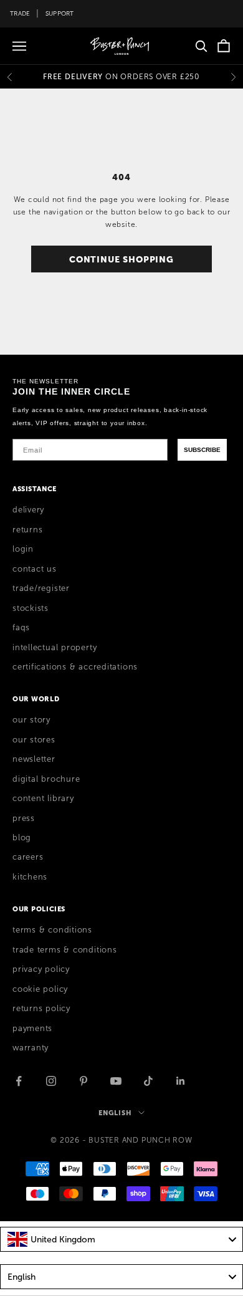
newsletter (33, 759)
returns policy (41, 1008)
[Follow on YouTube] (116, 1081)
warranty (30, 1048)
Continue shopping (121, 259)
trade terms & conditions (64, 950)
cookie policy (40, 989)
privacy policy (41, 969)
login (23, 549)
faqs (21, 627)
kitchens (29, 877)
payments (32, 1028)
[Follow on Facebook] (18, 1081)
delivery (28, 510)
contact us (34, 569)
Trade (20, 13)
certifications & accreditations (75, 667)
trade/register (41, 588)
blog (21, 837)
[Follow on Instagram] (51, 1081)
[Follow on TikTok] (148, 1081)
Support (59, 13)
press (23, 818)
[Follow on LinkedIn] (180, 1081)
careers (27, 857)
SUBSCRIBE (202, 449)
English (114, 1112)
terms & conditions (52, 930)
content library (43, 798)
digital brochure (46, 779)
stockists (30, 608)
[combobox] (121, 1239)
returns (27, 530)
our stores (33, 740)
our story (31, 720)
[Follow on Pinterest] (83, 1081)
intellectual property (54, 647)
